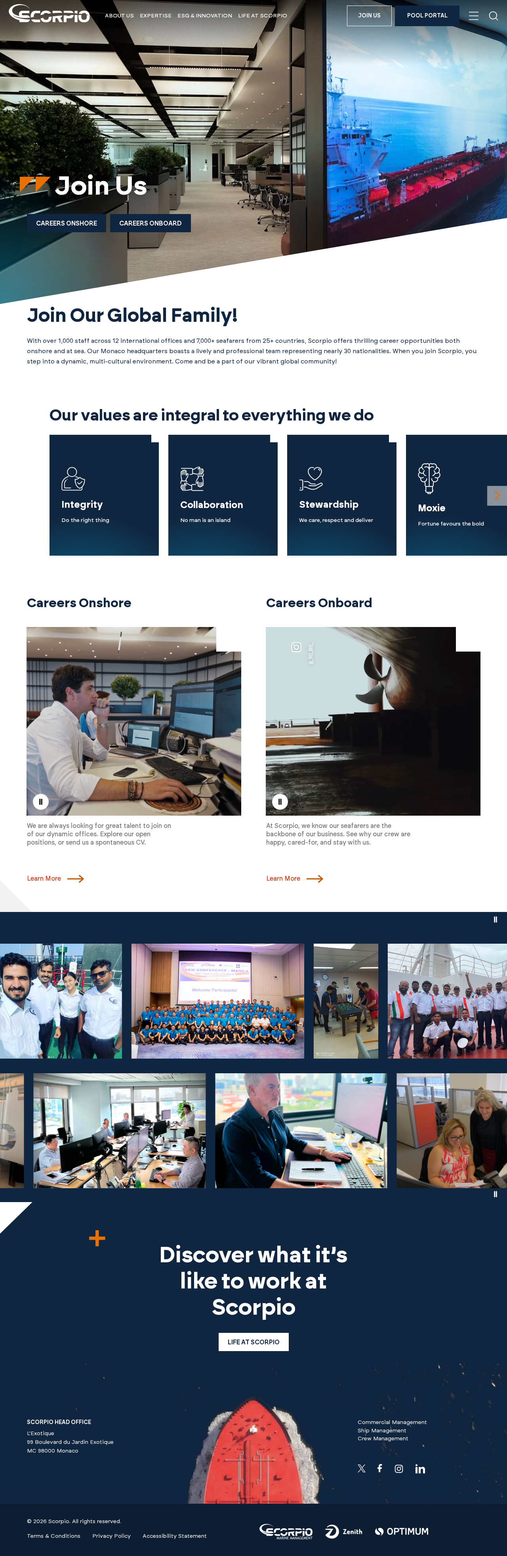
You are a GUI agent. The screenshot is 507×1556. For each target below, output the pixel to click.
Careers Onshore (66, 223)
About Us (119, 16)
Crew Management (383, 1438)
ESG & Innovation (204, 16)
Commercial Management (392, 1422)
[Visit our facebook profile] (379, 1468)
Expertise (156, 16)
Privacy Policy (111, 1536)
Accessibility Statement (175, 1536)
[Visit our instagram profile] (399, 1469)
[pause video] (41, 802)
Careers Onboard (150, 223)
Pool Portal (427, 16)
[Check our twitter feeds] (362, 1468)
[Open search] (493, 15)
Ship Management (382, 1431)
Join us (369, 16)
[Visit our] (286, 1538)
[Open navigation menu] (473, 15)
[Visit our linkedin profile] (420, 1469)
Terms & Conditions (53, 1536)
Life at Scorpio (262, 16)
